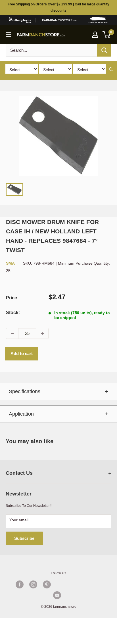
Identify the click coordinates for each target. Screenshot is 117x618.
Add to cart (22, 353)
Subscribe (24, 538)
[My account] (95, 35)
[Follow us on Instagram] (33, 584)
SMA (10, 263)
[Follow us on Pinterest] (47, 584)
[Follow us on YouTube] (57, 595)
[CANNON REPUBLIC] (98, 20)
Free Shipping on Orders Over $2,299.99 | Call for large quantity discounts (58, 7)
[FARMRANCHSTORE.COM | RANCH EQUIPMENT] (59, 20)
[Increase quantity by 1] (42, 333)
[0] (106, 34)
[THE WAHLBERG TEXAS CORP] (19, 20)
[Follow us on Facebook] (20, 584)
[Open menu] (8, 34)
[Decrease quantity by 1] (12, 333)
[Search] (104, 50)
